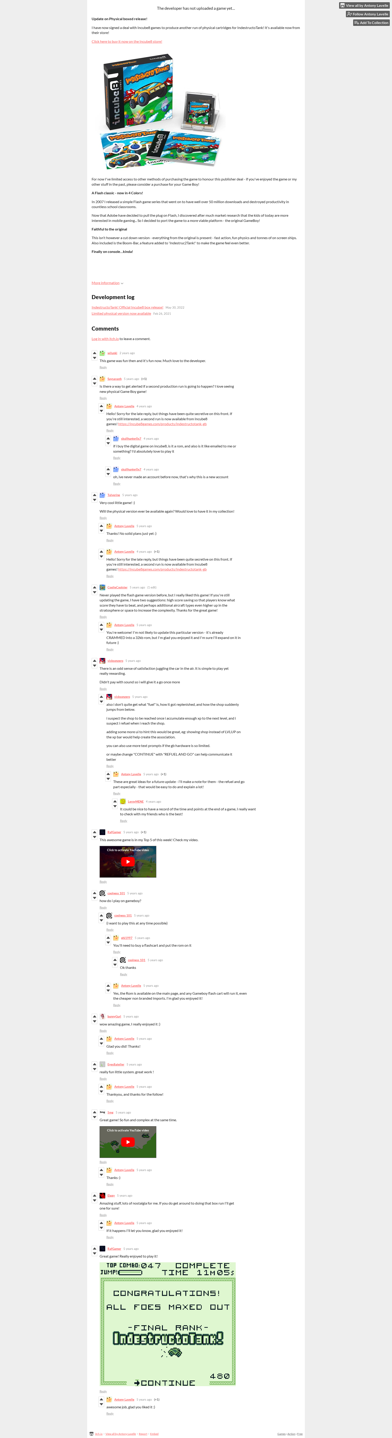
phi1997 (126, 938)
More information (106, 283)
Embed (154, 1434)
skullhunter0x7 (131, 438)
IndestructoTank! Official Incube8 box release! (127, 307)
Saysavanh (115, 379)
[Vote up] (94, 352)
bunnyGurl (114, 1016)
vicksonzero (115, 661)
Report (143, 1434)
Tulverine (114, 495)
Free (300, 1434)
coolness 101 (116, 893)
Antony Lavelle (124, 406)
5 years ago (131, 379)
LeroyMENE (136, 801)
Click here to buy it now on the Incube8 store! (127, 41)
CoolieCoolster (117, 587)
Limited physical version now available (121, 313)
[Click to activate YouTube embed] (128, 862)
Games (281, 1434)
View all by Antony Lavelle (120, 1434)
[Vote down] (94, 357)
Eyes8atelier (116, 1064)
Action (291, 1434)
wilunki (112, 353)
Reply (103, 367)
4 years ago (144, 406)
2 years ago (127, 353)
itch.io (99, 1434)
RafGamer (114, 832)
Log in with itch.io (105, 338)
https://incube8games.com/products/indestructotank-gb (162, 424)
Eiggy (111, 1195)
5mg (110, 1112)
